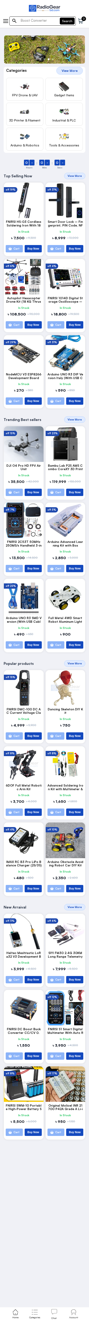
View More (70, 71)
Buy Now (33, 248)
